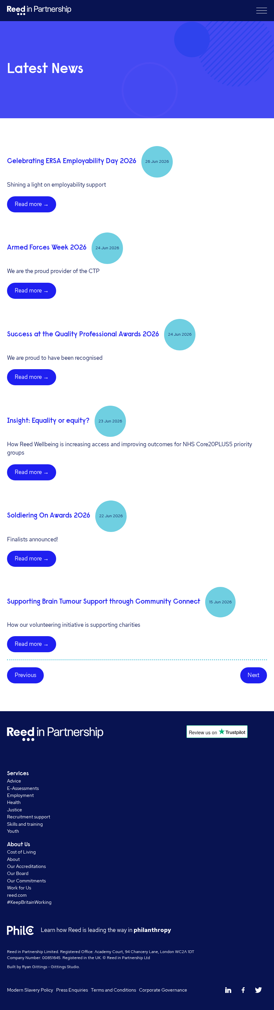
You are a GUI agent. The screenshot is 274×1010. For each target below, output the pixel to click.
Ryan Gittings (34, 966)
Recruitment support (28, 816)
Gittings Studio (65, 966)
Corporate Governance (163, 990)
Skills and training (25, 824)
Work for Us (19, 887)
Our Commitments (26, 880)
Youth (13, 831)
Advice (14, 781)
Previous (25, 675)
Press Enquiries (72, 990)
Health (14, 802)
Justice (14, 809)
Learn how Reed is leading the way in (106, 930)
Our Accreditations (26, 866)
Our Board (17, 873)
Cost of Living (21, 852)
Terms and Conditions (113, 990)
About (13, 859)
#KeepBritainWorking (29, 902)
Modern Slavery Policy (30, 990)
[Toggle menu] (261, 10)
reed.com (17, 895)
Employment (20, 795)
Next (253, 675)
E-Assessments (23, 788)
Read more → (32, 204)
